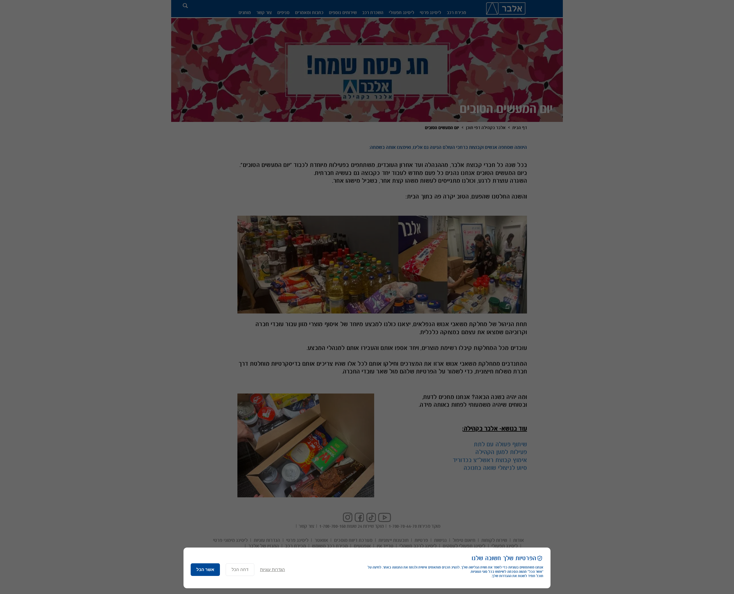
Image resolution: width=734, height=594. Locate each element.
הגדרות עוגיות (272, 569)
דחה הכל (240, 569)
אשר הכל (205, 569)
